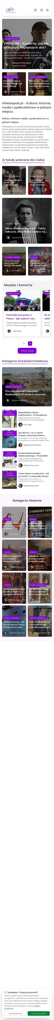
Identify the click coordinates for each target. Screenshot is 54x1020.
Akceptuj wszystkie (38, 1013)
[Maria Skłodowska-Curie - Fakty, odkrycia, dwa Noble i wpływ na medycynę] (27, 221)
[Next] (30, 343)
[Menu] (35, 10)
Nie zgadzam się (15, 1013)
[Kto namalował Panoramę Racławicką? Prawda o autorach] (27, 386)
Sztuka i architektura (38, 77)
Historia (34, 257)
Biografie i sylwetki (13, 224)
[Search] (41, 10)
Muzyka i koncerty (12, 39)
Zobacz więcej (27, 351)
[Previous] (24, 343)
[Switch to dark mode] (47, 10)
